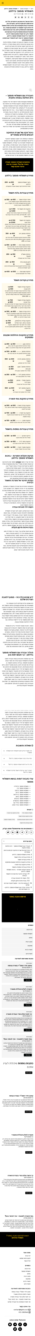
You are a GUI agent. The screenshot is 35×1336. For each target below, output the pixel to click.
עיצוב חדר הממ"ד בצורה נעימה (21, 1292)
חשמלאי (18, 462)
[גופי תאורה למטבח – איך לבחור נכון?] (17, 1202)
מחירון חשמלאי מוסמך (9, 819)
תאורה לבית (29, 987)
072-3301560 (23, 1312)
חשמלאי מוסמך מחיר (27, 813)
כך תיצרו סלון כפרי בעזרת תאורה (20, 1297)
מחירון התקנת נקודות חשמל (25, 816)
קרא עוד (28, 980)
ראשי (32, 8)
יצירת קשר (27, 1261)
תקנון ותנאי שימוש (25, 1258)
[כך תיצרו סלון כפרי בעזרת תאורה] (17, 1162)
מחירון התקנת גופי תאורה (13, 813)
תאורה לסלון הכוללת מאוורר (22, 1294)
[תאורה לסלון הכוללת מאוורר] (17, 1121)
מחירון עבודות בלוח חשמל (26, 823)
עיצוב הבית (29, 963)
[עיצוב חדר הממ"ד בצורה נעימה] (17, 1082)
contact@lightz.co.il (21, 1310)
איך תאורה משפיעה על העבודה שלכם (19, 1302)
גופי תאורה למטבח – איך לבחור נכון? (19, 1299)
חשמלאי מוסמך (24, 8)
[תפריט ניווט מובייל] (3, 3)
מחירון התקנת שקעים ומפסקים (24, 819)
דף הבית (27, 1256)
